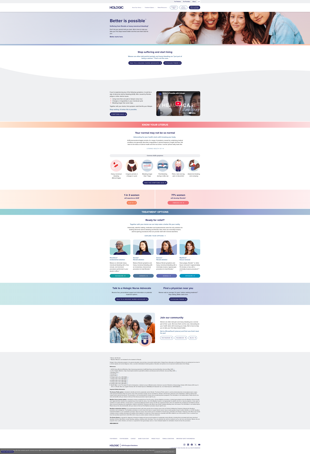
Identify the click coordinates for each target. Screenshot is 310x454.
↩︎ (174, 369)
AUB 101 (131, 203)
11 (197, 292)
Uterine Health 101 (154, 149)
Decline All (164, 451)
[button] (7, 452)
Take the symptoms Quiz (154, 183)
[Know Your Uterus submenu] (142, 7)
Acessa (166, 276)
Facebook (180, 338)
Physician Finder (172, 63)
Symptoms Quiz (117, 114)
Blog (192, 338)
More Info (171, 451)
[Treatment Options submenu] (155, 7)
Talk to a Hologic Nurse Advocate (144, 63)
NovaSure (119, 276)
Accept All (157, 451)
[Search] (199, 1)
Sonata (143, 276)
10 (181, 270)
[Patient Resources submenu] (167, 7)
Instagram (166, 338)
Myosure (189, 276)
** (193, 263)
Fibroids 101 (177, 203)
